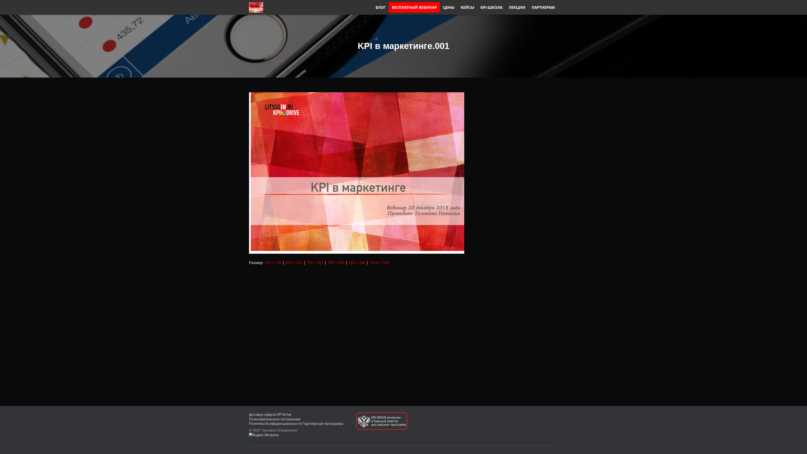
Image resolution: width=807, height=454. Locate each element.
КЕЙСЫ (467, 7)
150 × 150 (273, 262)
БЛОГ (381, 7)
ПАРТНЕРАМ (543, 7)
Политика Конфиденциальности (275, 423)
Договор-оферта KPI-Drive (270, 414)
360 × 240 (357, 262)
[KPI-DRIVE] (256, 7)
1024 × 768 (379, 262)
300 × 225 (294, 262)
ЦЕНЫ (448, 7)
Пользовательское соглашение (274, 419)
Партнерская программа (322, 423)
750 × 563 (315, 262)
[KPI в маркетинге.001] (356, 172)
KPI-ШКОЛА (491, 7)
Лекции (517, 7)
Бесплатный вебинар (414, 7)
